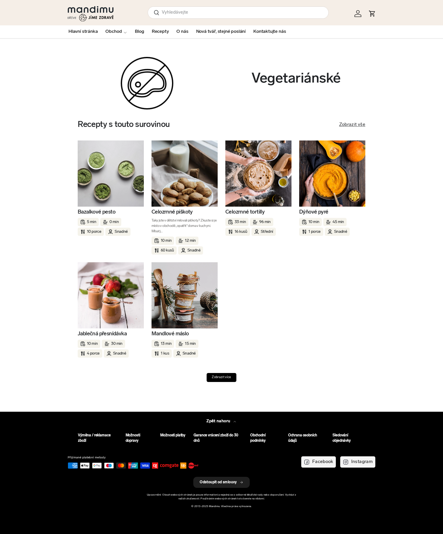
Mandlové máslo (170, 334)
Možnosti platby (172, 435)
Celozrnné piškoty (172, 212)
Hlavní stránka (83, 31)
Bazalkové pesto (96, 212)
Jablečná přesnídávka (102, 334)
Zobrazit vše (352, 125)
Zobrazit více (221, 377)
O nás (182, 31)
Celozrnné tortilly (245, 212)
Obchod (113, 31)
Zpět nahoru (218, 421)
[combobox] (238, 12)
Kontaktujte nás (269, 31)
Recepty (160, 31)
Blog (139, 31)
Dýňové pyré (313, 212)
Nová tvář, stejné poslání (221, 31)
